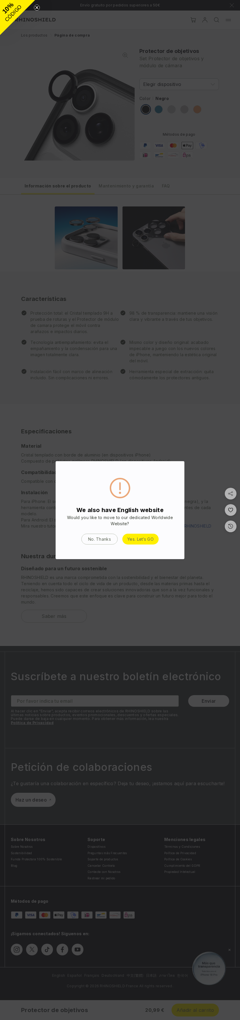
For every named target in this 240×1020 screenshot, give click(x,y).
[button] (17, 17)
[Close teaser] (37, 8)
